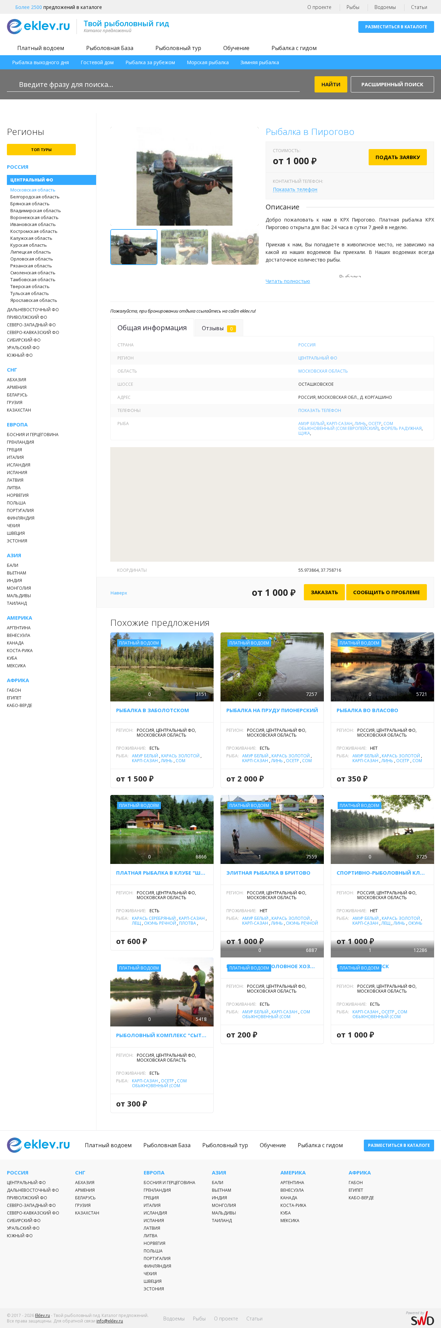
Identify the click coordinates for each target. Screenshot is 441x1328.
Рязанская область (31, 266)
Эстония (17, 541)
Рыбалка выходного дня (40, 62)
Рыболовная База (109, 48)
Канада (15, 643)
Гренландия (20, 442)
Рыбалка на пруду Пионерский (272, 710)
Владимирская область (35, 210)
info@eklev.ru (109, 1321)
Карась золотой (180, 756)
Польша (16, 503)
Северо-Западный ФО (31, 325)
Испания (17, 472)
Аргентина (19, 628)
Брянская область (30, 203)
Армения (17, 387)
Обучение (236, 48)
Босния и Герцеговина (33, 434)
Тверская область (30, 286)
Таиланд (17, 603)
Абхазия (16, 380)
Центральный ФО (31, 180)
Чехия (13, 526)
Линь (360, 423)
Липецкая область (30, 252)
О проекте (319, 7)
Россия (18, 166)
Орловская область (31, 259)
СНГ (12, 369)
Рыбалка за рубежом (150, 62)
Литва (14, 488)
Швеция (16, 533)
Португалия (20, 510)
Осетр (374, 423)
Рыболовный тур (178, 48)
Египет (14, 698)
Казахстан (19, 410)
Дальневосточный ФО (33, 310)
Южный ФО (20, 355)
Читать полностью (288, 281)
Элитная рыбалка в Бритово (268, 872)
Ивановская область (33, 224)
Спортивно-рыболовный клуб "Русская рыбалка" (382, 872)
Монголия (19, 588)
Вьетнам (16, 573)
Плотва (187, 923)
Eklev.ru (42, 1315)
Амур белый (311, 423)
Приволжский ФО (27, 317)
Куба (12, 658)
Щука (304, 433)
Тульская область (29, 293)
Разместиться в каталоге (396, 27)
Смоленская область (32, 272)
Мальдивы (19, 596)
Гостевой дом (97, 62)
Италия (15, 457)
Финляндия (20, 518)
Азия (14, 555)
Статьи (419, 7)
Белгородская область (35, 197)
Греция (14, 450)
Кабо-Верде (19, 705)
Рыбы (353, 7)
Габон (14, 690)
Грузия (14, 402)
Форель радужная (401, 428)
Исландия (18, 465)
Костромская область (34, 231)
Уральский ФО (23, 348)
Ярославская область (33, 300)
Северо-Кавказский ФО (33, 332)
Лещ (136, 923)
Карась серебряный (154, 918)
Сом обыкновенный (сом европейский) (345, 426)
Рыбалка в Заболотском (152, 710)
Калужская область (31, 238)
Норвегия (18, 495)
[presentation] (123, 180)
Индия (14, 580)
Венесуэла (18, 635)
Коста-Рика (20, 650)
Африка (18, 680)
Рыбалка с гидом (294, 48)
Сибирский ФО (24, 340)
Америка (19, 617)
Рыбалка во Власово (367, 710)
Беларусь (17, 395)
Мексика (16, 666)
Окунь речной (160, 923)
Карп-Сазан (339, 423)
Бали (12, 565)
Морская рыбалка (208, 62)
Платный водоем (40, 48)
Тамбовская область (32, 279)
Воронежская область (34, 217)
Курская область (28, 245)
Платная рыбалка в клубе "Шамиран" (162, 872)
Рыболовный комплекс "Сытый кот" (162, 1035)
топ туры (41, 149)
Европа (17, 424)
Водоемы (385, 7)
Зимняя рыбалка (259, 62)
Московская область (32, 190)
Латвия (15, 480)
